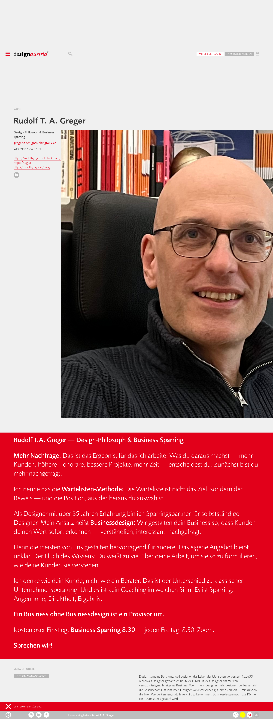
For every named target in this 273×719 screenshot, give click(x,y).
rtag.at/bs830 (234, 629)
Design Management (31, 676)
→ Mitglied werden (239, 53)
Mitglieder (83, 715)
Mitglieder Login (210, 53)
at (249, 715)
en (256, 715)
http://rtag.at (22, 162)
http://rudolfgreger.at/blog (32, 167)
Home (71, 715)
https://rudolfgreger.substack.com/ (37, 158)
